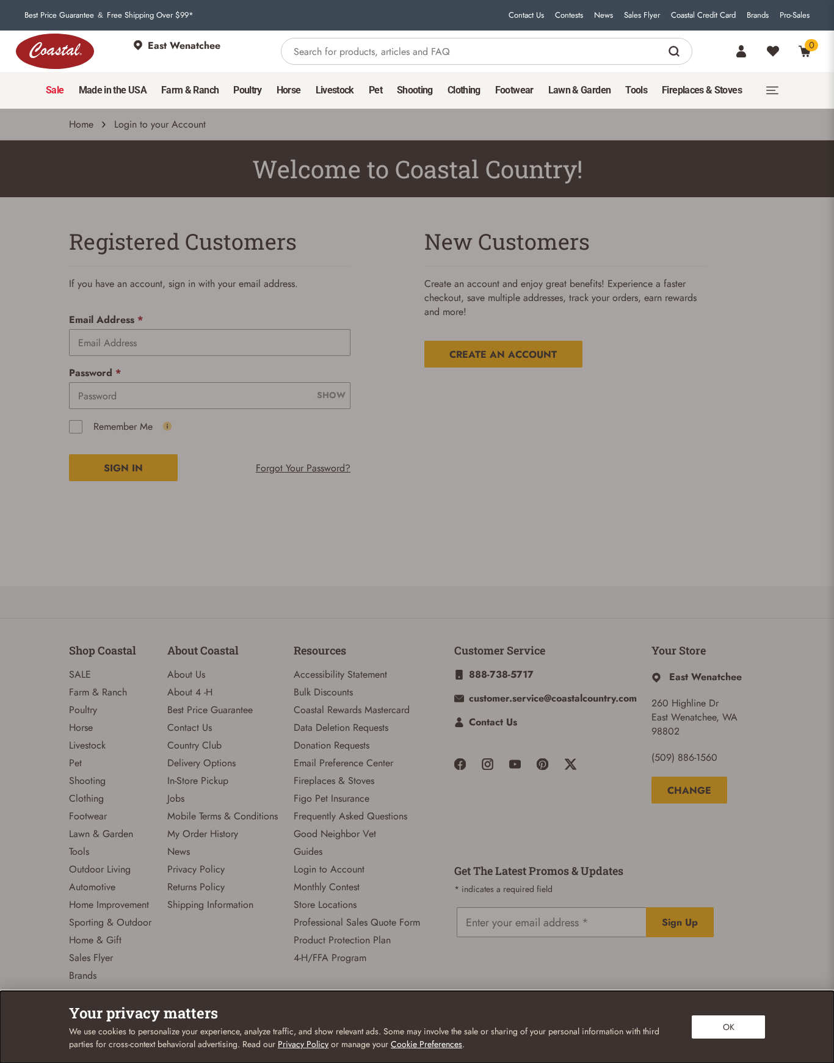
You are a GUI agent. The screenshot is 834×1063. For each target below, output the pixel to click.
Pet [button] (375, 90)
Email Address (106, 320)
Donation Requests (331, 745)
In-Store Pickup (197, 781)
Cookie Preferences (426, 1044)
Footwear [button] (514, 90)
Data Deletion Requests (341, 727)
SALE (80, 674)
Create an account (503, 354)
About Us (186, 674)
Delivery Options (201, 763)
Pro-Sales (795, 15)
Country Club (194, 745)
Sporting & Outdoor (110, 922)
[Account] (741, 51)
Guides (308, 851)
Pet (75, 763)
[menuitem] (54, 90)
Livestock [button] (335, 90)
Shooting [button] (415, 90)
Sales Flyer (642, 15)
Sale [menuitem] (54, 90)
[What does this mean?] (167, 426)
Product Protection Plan (342, 940)
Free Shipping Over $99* (150, 15)
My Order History (202, 834)
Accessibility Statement (340, 674)
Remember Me (123, 426)
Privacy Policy (196, 869)
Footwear (88, 816)
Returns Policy (196, 887)
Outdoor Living (100, 869)
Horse (81, 727)
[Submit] (675, 51)
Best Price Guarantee (59, 15)
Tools (79, 851)
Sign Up (680, 922)
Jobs (175, 798)
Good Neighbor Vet (335, 834)
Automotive (92, 887)
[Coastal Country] (55, 51)
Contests (569, 15)
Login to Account (329, 869)
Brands (758, 15)
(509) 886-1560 (684, 757)
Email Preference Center (343, 763)
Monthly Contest (327, 887)
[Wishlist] (773, 51)
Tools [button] (636, 90)
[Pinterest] (542, 764)
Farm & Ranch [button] (190, 90)
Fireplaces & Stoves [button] (702, 90)
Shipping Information (210, 905)
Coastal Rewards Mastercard (352, 710)
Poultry (83, 710)
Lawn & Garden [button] (579, 90)
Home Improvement (109, 905)
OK (728, 1027)
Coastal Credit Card (703, 15)
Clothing (86, 798)
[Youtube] (515, 764)
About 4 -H (189, 692)
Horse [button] (289, 90)
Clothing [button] (464, 90)
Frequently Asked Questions (350, 816)
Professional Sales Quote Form (357, 922)
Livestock (87, 745)
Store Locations (325, 905)
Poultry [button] (247, 90)
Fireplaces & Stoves (334, 781)
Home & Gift (95, 940)
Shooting (87, 781)
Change (689, 790)
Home (81, 124)
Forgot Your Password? (303, 468)
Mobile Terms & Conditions (222, 816)
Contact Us (526, 15)
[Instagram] (487, 764)
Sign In (123, 468)
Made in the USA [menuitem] (113, 90)
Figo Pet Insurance (331, 798)
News (603, 15)
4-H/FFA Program (330, 958)
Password (95, 373)
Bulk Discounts (323, 692)
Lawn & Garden (101, 834)
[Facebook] (460, 764)
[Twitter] (570, 764)
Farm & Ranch (98, 692)
